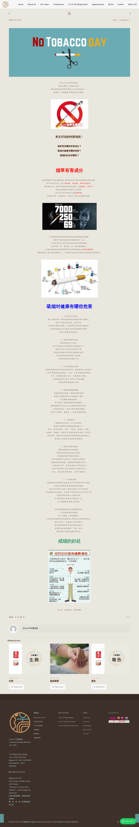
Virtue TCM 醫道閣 (30, 628)
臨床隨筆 (54, 681)
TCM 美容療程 (38, 726)
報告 (93, 681)
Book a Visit (87, 730)
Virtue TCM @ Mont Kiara (66, 722)
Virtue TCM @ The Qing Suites (68, 726)
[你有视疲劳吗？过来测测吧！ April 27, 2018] (2, 818)
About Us (86, 718)
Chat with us (129, 821)
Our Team (86, 722)
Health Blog (87, 726)
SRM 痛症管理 (38, 722)
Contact (86, 734)
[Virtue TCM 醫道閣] (5, 4)
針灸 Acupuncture (40, 718)
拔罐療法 (36, 734)
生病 (11, 681)
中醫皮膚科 (37, 738)
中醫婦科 (36, 730)
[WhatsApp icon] (118, 822)
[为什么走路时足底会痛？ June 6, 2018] (137, 818)
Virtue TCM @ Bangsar (66, 718)
